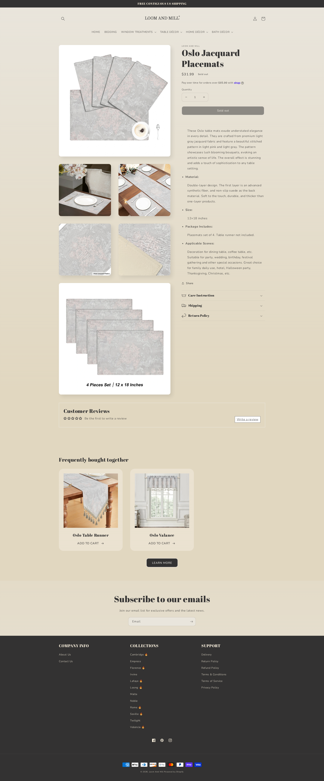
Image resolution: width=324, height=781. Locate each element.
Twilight (135, 720)
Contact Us (66, 661)
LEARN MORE (162, 563)
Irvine (133, 674)
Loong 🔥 (136, 687)
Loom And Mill (156, 772)
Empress (135, 661)
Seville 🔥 (136, 714)
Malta (133, 694)
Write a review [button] (247, 419)
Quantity (187, 89)
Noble (134, 701)
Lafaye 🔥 (136, 681)
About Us (65, 654)
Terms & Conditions (213, 674)
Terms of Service (212, 681)
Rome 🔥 (136, 707)
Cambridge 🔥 (139, 654)
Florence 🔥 (137, 668)
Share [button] (189, 283)
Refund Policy (210, 668)
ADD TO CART (88, 543)
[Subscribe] (191, 621)
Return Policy (209, 661)
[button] (63, 19)
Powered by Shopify (174, 772)
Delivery (206, 654)
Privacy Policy (210, 687)
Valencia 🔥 (137, 727)
